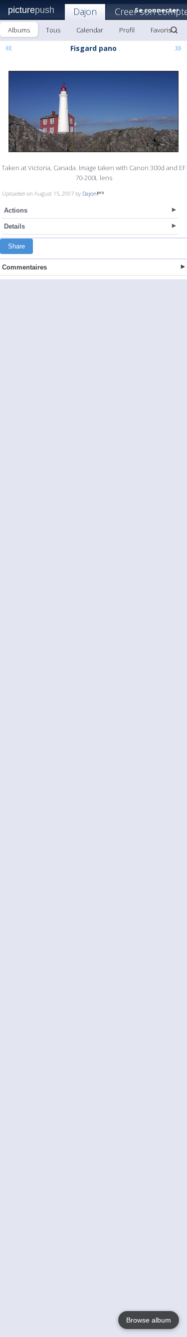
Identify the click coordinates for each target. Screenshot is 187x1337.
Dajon (85, 11)
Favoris (161, 29)
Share (16, 246)
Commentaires (24, 267)
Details (14, 226)
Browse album (148, 1320)
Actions (15, 210)
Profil (127, 29)
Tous (53, 29)
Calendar (89, 29)
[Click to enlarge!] (93, 111)
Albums (19, 29)
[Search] (174, 30)
